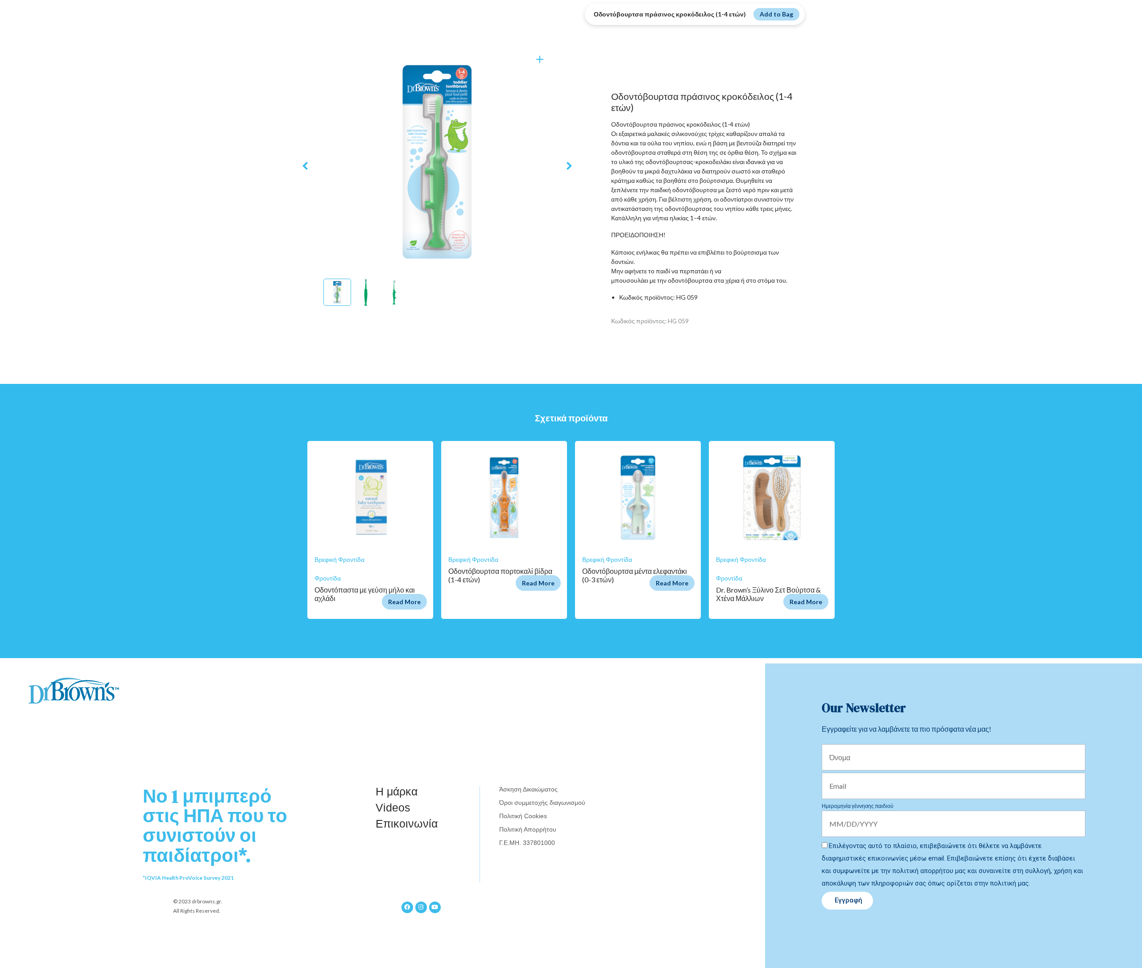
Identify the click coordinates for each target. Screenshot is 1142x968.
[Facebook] (407, 907)
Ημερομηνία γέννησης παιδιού (858, 806)
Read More (404, 602)
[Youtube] (435, 907)
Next (569, 166)
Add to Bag (776, 14)
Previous (305, 166)
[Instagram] (421, 907)
